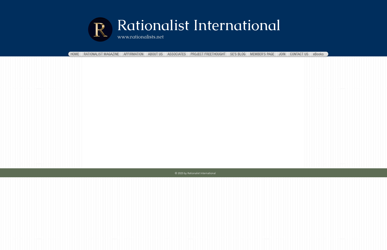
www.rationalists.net (140, 37)
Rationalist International (199, 25)
